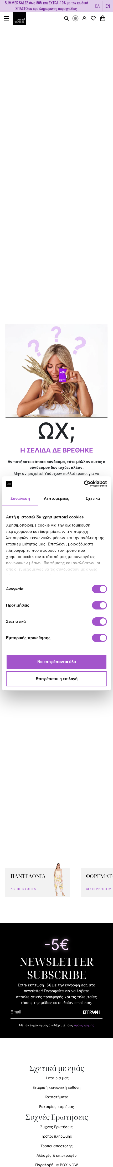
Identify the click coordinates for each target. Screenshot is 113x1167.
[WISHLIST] (93, 18)
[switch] (99, 608)
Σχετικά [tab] (93, 498)
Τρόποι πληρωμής (56, 1136)
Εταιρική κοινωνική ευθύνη (56, 1087)
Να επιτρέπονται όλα (56, 661)
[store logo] (22, 18)
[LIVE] (75, 18)
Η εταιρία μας (56, 1078)
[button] (98, 6)
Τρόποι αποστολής (56, 1146)
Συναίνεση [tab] (20, 498)
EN (107, 6)
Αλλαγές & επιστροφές (57, 1155)
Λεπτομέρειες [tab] (56, 498)
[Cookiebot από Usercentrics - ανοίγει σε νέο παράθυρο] (84, 483)
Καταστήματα (57, 1097)
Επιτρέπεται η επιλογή (57, 678)
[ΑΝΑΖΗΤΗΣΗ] (66, 18)
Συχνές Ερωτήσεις (56, 1126)
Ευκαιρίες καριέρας (56, 1106)
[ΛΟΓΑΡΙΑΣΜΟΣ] (84, 18)
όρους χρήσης (84, 1025)
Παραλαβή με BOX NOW (56, 1165)
